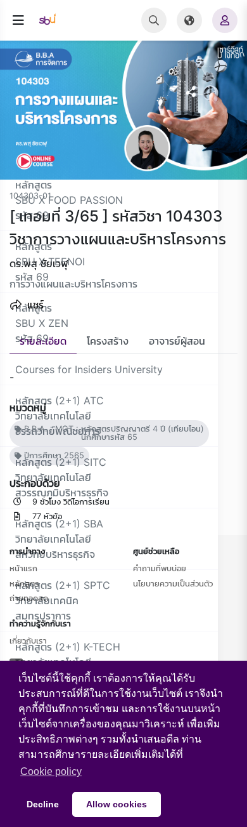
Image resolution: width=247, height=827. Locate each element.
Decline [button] (43, 804)
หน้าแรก (23, 568)
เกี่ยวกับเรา (28, 640)
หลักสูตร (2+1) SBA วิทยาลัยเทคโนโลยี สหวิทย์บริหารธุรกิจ (59, 538)
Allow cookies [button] (116, 804)
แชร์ (34, 304)
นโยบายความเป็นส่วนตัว (173, 583)
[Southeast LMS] (52, 20)
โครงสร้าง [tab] (108, 340)
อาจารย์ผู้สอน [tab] (177, 340)
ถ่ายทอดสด (29, 598)
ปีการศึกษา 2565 (53, 455)
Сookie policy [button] (51, 771)
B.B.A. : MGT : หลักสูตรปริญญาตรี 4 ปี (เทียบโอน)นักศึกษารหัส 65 (113, 433)
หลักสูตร (24, 583)
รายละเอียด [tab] (43, 340)
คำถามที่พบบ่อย (159, 568)
